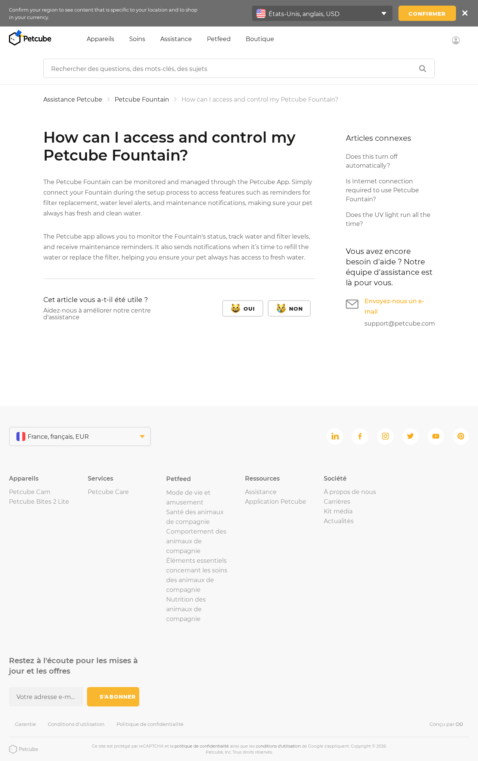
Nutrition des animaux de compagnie (186, 609)
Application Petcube (275, 501)
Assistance (176, 39)
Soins (137, 39)
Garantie (25, 724)
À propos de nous (350, 492)
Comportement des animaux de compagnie (196, 541)
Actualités (339, 521)
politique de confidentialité (201, 746)
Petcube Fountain (142, 99)
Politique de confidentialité (150, 724)
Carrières (337, 501)
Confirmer (427, 13)
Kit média (338, 511)
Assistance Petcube (72, 99)
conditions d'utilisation (278, 746)
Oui (249, 308)
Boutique (260, 39)
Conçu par (446, 724)
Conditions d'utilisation (76, 724)
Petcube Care (108, 492)
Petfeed (219, 39)
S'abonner (118, 696)
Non (296, 308)
